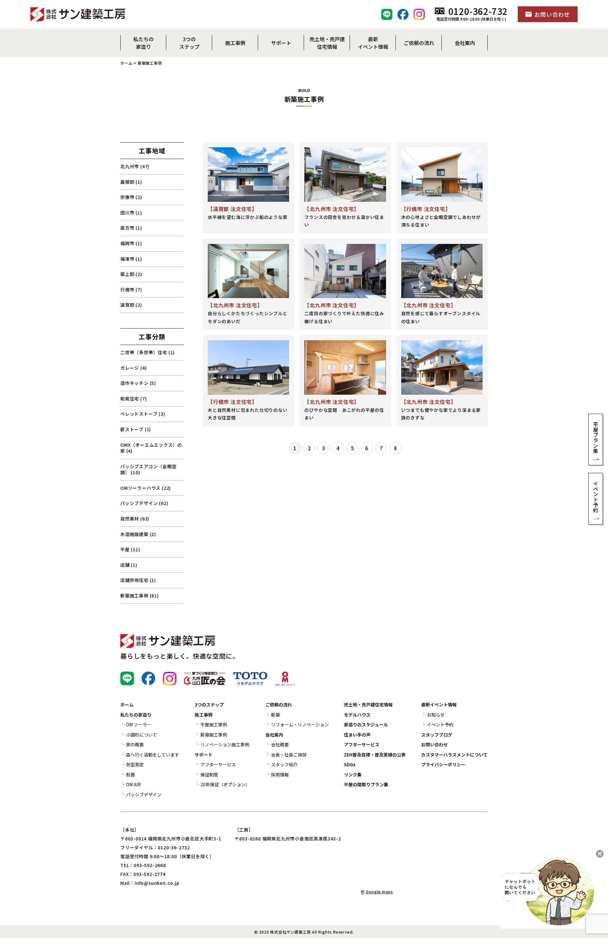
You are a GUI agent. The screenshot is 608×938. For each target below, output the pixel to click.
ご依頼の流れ (278, 704)
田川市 (131, 212)
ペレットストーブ (142, 414)
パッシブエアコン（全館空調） (148, 469)
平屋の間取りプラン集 (366, 784)
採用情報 (280, 774)
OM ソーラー (138, 724)
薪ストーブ (135, 429)
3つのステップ (209, 704)
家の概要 (135, 744)
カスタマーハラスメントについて (454, 754)
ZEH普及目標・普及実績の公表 (375, 754)
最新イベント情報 (439, 704)
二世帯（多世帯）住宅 (147, 352)
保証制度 (209, 774)
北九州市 (134, 166)
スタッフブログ (436, 734)
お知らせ (436, 714)
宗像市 (131, 197)
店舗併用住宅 (138, 580)
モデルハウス (357, 714)
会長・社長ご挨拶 (289, 754)
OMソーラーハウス (145, 488)
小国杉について (141, 734)
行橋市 (131, 289)
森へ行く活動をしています (152, 754)
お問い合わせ (434, 744)
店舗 (128, 565)
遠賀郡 (131, 305)
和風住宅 (133, 398)
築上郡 (131, 274)
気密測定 (135, 764)
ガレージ (133, 368)
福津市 (131, 259)
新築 (275, 714)
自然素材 (134, 518)
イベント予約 (440, 724)
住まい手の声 (357, 734)
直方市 (131, 228)
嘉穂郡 (131, 182)
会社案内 (274, 734)
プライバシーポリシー (443, 764)
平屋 (130, 549)
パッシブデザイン (144, 503)
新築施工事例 (139, 595)
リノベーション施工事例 (224, 744)
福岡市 (131, 243)
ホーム (126, 63)
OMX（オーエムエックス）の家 (151, 448)
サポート (203, 754)
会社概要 (280, 744)
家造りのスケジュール (366, 724)
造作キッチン (138, 383)
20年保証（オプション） (225, 784)
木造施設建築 (138, 534)
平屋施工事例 (213, 724)
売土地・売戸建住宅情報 (368, 704)
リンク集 (353, 774)
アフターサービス (218, 764)
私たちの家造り (135, 714)
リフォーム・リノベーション (300, 724)
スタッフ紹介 (284, 764)
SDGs (349, 764)
